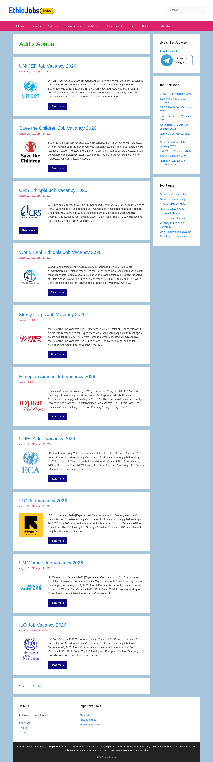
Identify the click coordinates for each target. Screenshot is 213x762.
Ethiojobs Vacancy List (173, 194)
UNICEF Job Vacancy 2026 (47, 66)
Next (42, 686)
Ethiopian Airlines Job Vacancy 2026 (57, 376)
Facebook (25, 723)
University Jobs (162, 26)
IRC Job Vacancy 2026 (43, 500)
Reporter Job (74, 26)
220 (34, 686)
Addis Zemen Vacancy (173, 199)
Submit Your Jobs (90, 724)
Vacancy (36, 26)
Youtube (23, 732)
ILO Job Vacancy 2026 (42, 624)
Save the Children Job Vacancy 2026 (58, 128)
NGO (145, 26)
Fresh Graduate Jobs (172, 208)
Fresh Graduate (115, 26)
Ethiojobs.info (23, 746)
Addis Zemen (54, 26)
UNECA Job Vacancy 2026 (47, 438)
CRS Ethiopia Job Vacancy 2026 (53, 190)
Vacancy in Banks (170, 213)
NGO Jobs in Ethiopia (173, 218)
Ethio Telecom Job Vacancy (176, 231)
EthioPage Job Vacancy (173, 236)
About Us (85, 715)
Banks (132, 26)
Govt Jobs (92, 26)
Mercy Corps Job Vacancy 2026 (52, 314)
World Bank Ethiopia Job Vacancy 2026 (60, 252)
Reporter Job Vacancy (172, 203)
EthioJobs (21, 26)
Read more (57, 106)
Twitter (23, 727)
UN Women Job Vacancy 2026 (51, 562)
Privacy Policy (88, 719)
